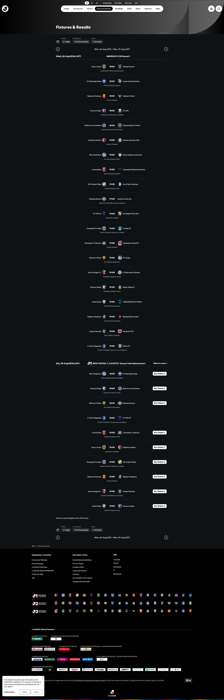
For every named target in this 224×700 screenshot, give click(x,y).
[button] (211, 8)
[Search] (219, 8)
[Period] (58, 42)
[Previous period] (58, 49)
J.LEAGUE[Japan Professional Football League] (88, 680)
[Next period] (166, 49)
